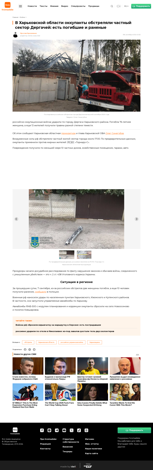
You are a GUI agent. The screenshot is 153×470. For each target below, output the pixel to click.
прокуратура (68, 133)
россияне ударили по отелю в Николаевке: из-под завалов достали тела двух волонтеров (65, 331)
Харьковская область (46, 342)
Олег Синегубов (115, 133)
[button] (66, 254)
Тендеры (67, 451)
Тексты (43, 6)
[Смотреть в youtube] (64, 430)
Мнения (54, 6)
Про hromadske (48, 439)
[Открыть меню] (20, 6)
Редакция (45, 444)
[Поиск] (111, 6)
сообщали (40, 292)
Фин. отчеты (92, 444)
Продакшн (93, 6)
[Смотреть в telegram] (57, 430)
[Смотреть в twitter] (71, 430)
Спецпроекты (78, 6)
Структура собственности (71, 440)
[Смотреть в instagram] (49, 430)
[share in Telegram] (34, 349)
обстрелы (28, 342)
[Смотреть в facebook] (42, 430)
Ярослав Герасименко (28, 33)
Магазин (89, 439)
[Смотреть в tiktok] (79, 430)
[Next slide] (137, 219)
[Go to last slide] (16, 219)
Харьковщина (95, 342)
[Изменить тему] (118, 6)
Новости (32, 6)
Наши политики (93, 449)
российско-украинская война (72, 342)
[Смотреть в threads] (86, 430)
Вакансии (68, 447)
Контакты (45, 449)
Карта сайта (91, 453)
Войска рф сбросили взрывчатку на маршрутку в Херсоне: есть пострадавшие (58, 325)
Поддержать (143, 6)
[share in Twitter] (29, 349)
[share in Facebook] (25, 349)
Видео (64, 6)
